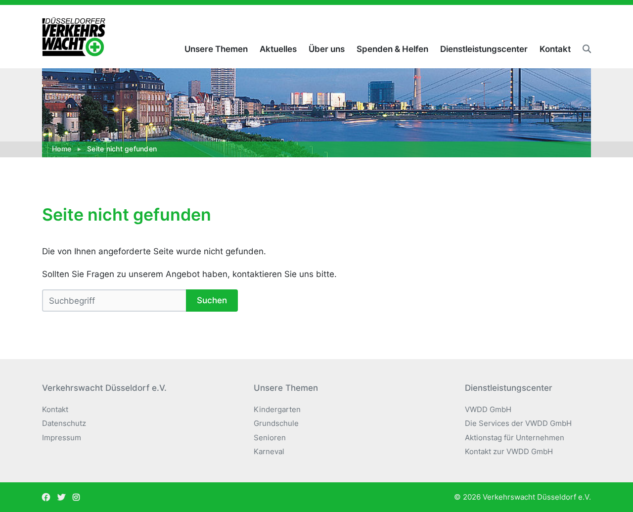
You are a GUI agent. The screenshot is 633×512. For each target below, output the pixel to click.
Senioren (270, 437)
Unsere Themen (216, 49)
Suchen (212, 300)
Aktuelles (278, 49)
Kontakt (555, 49)
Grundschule (276, 423)
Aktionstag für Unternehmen (514, 437)
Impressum (61, 437)
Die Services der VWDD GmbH (518, 423)
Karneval (269, 451)
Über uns (327, 49)
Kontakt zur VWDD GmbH (509, 451)
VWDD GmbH (488, 409)
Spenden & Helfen (392, 49)
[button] (584, 49)
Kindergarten (277, 409)
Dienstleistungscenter (484, 49)
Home (61, 149)
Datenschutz (64, 423)
